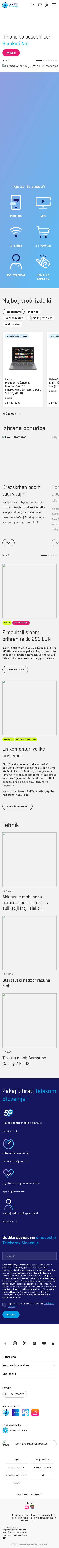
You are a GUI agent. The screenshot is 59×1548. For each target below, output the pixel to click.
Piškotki (16, 1483)
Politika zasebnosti (42, 1467)
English (17, 1459)
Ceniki (42, 1475)
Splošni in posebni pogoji (17, 1475)
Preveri (11, 52)
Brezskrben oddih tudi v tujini (21, 490)
